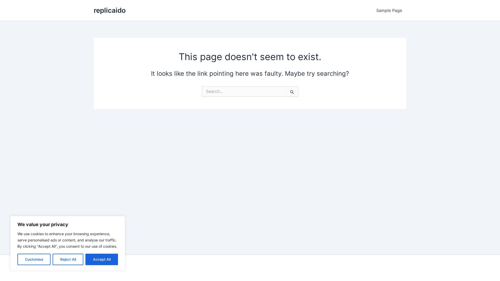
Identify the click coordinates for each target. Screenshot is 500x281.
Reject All (68, 259)
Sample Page (389, 10)
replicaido (110, 10)
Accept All (102, 259)
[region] (67, 243)
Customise (34, 259)
